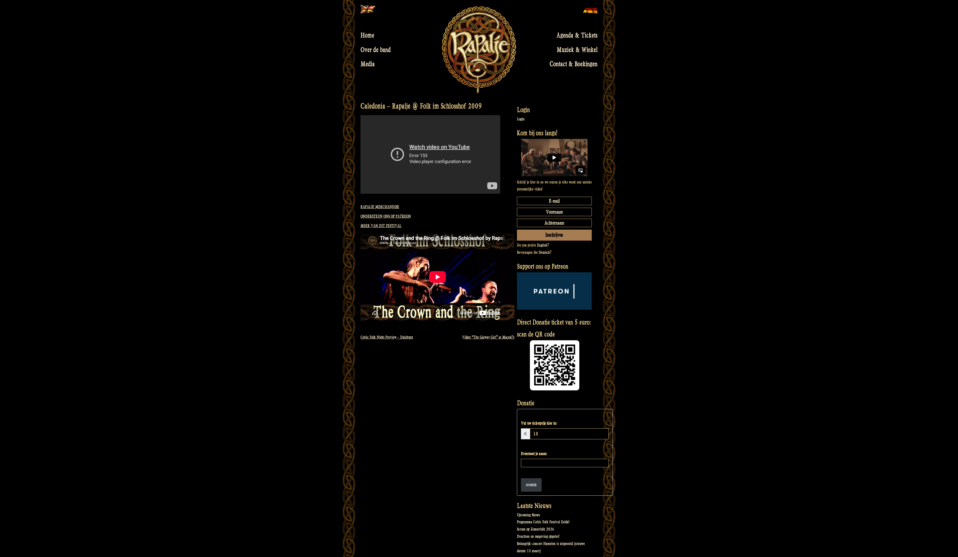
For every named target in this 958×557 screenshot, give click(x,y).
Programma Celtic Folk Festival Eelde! (543, 522)
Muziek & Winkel (577, 50)
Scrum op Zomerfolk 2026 (535, 529)
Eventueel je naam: (534, 453)
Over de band (375, 50)
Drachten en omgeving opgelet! (538, 536)
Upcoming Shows (528, 515)
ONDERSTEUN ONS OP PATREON (385, 216)
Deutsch (544, 252)
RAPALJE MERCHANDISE (379, 206)
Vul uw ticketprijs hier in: (539, 423)
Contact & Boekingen (574, 64)
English (542, 245)
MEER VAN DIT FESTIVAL (380, 225)
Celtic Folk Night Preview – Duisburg (386, 337)
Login (521, 119)
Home (367, 35)
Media (367, 64)
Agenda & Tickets (577, 35)
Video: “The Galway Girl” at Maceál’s (488, 337)
